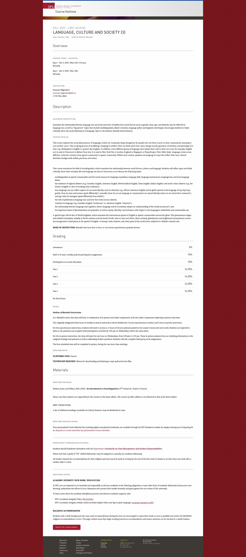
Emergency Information (84, 553)
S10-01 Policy (88, 499)
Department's (128, 449)
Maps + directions (82, 540)
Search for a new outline (66, 527)
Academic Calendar (82, 545)
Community (64, 550)
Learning (63, 545)
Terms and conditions (149, 540)
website (78, 519)
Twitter (103, 545)
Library (78, 543)
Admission (63, 540)
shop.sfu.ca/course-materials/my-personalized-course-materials (82, 430)
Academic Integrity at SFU (143, 503)
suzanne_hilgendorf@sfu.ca (64, 93)
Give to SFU (80, 550)
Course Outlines (65, 11)
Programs (63, 543)
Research (63, 548)
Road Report (80, 548)
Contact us (123, 540)
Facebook (104, 543)
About (62, 553)
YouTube (103, 547)
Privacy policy (147, 542)
